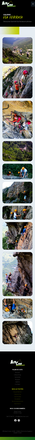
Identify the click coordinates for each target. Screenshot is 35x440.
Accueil (17, 372)
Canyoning (17, 375)
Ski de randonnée (17, 401)
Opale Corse (18, 432)
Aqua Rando (17, 392)
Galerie (17, 382)
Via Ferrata (17, 396)
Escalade (17, 399)
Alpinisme (17, 403)
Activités (17, 377)
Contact (17, 384)
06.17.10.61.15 (10, 416)
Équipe (17, 379)
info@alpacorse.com (22, 416)
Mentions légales (26, 431)
